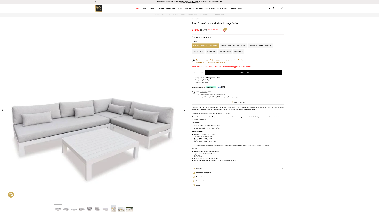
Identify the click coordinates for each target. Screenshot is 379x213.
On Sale (162, 14)
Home (157, 14)
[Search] (269, 8)
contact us (203, 92)
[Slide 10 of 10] (129, 208)
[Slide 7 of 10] (105, 208)
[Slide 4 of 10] (81, 208)
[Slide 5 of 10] (89, 208)
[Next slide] (185, 110)
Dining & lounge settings (183, 14)
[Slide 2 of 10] (65, 208)
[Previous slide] (2, 110)
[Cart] (282, 8)
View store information (202, 82)
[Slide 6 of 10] (97, 208)
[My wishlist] (278, 8)
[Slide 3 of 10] (73, 208)
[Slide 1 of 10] (58, 208)
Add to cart (245, 72)
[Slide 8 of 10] (113, 208)
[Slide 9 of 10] (121, 208)
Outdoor (170, 14)
